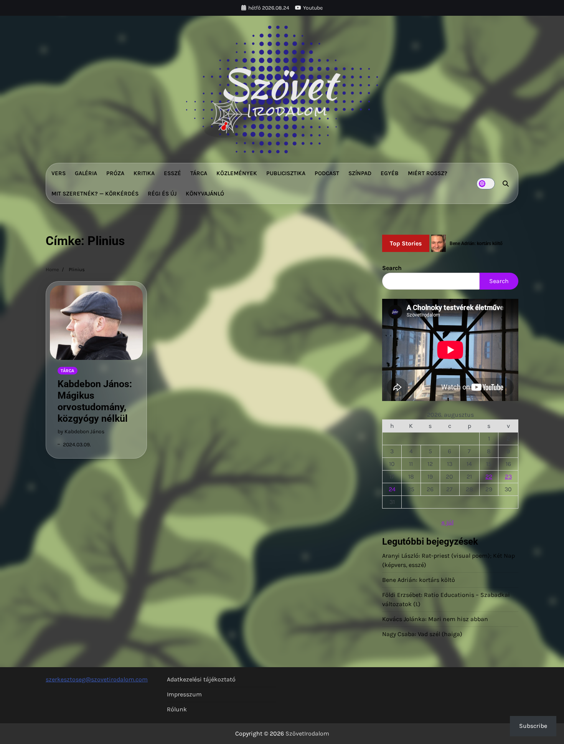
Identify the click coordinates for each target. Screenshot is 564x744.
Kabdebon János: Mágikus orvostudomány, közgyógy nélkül (95, 401)
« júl (447, 522)
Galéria (86, 173)
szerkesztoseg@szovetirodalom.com (97, 679)
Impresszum (184, 694)
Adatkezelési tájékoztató (201, 679)
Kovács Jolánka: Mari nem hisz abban (435, 619)
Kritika (144, 173)
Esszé (172, 173)
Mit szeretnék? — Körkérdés (95, 193)
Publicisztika (285, 173)
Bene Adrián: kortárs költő (418, 579)
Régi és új (162, 193)
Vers (58, 173)
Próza (115, 173)
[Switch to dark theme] (486, 183)
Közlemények (236, 173)
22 (488, 476)
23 (508, 476)
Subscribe (533, 725)
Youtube (313, 8)
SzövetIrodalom (307, 733)
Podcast (327, 173)
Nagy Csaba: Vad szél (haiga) (422, 634)
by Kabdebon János (81, 431)
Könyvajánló (205, 193)
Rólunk (177, 709)
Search (392, 268)
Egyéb (390, 173)
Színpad (359, 173)
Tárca (198, 173)
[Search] (506, 184)
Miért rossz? (427, 173)
